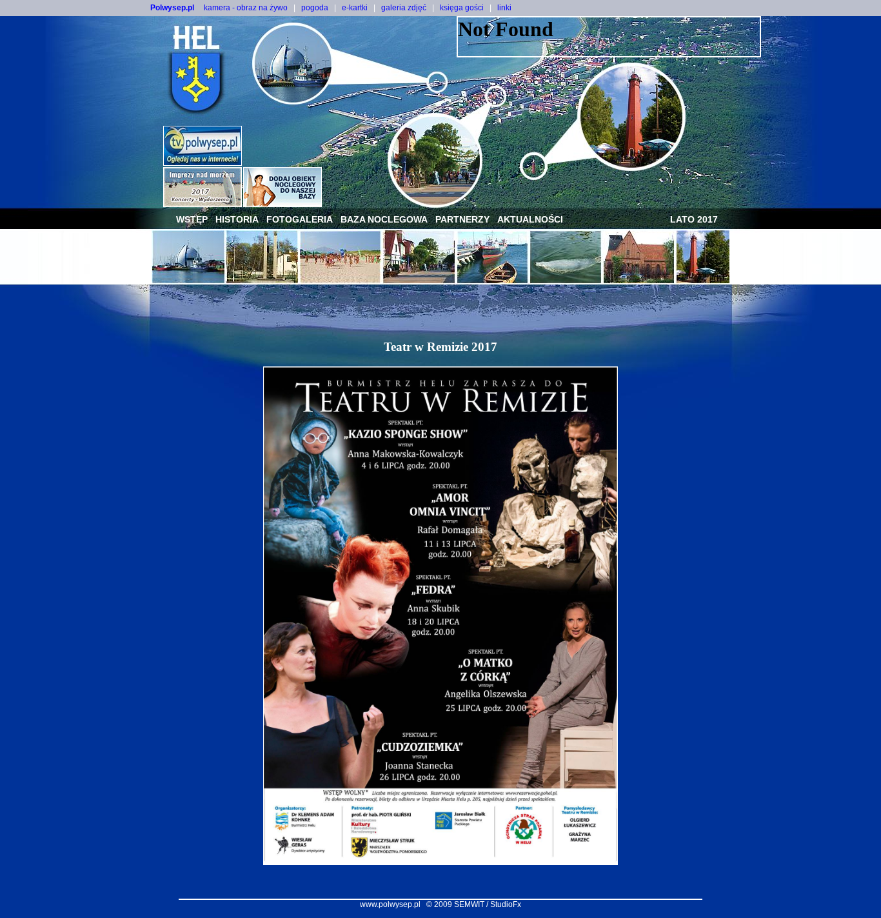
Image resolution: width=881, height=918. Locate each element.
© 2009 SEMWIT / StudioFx (473, 904)
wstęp (192, 219)
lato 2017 (694, 219)
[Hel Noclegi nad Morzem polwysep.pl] (282, 203)
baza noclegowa (384, 219)
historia (237, 219)
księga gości (462, 7)
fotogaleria (299, 219)
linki (504, 7)
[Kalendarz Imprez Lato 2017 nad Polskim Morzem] (202, 203)
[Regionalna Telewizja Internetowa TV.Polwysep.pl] (202, 162)
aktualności (530, 219)
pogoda (314, 7)
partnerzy (462, 219)
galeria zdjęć (403, 7)
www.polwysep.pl (390, 904)
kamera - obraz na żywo (246, 7)
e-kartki (355, 7)
